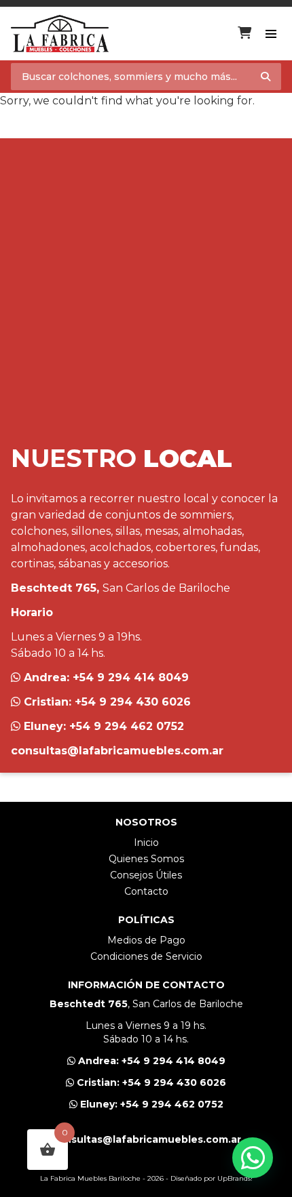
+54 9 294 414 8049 (131, 677)
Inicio (146, 842)
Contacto (146, 891)
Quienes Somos (146, 859)
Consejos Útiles (146, 875)
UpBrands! (235, 1178)
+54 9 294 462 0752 (126, 726)
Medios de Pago (146, 940)
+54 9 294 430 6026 (133, 701)
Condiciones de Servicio (146, 956)
